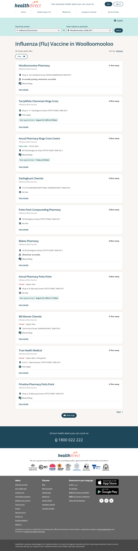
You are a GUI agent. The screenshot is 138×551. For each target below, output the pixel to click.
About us (18, 524)
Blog (43, 485)
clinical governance (104, 529)
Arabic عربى (73, 485)
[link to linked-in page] (111, 501)
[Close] (58, 30)
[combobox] (70, 7)
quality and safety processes (34, 532)
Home (23, 12)
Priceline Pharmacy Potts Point (36, 384)
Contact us (19, 517)
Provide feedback (21, 520)
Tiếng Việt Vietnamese (77, 501)
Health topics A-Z (44, 12)
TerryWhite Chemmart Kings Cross (38, 101)
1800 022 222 (70, 439)
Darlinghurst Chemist (31, 178)
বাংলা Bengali (73, 489)
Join (108, 4)
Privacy (17, 509)
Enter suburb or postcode (77, 26)
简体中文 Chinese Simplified (79, 493)
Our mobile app (21, 489)
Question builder (48, 509)
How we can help (21, 485)
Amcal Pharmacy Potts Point (35, 276)
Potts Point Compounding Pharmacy (40, 209)
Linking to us (19, 493)
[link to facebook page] (101, 501)
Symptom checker (89, 12)
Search (118, 30)
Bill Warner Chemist (30, 316)
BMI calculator (47, 489)
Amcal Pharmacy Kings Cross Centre (39, 138)
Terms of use (20, 505)
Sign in (118, 4)
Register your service (22, 501)
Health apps (46, 493)
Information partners (22, 497)
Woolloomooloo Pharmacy (34, 65)
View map (72, 415)
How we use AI (20, 513)
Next (119, 412)
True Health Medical (30, 350)
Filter (23, 56)
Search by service (22, 26)
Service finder (113, 12)
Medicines (66, 12)
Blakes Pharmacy (29, 241)
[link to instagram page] (106, 501)
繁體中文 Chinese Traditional (79, 497)
